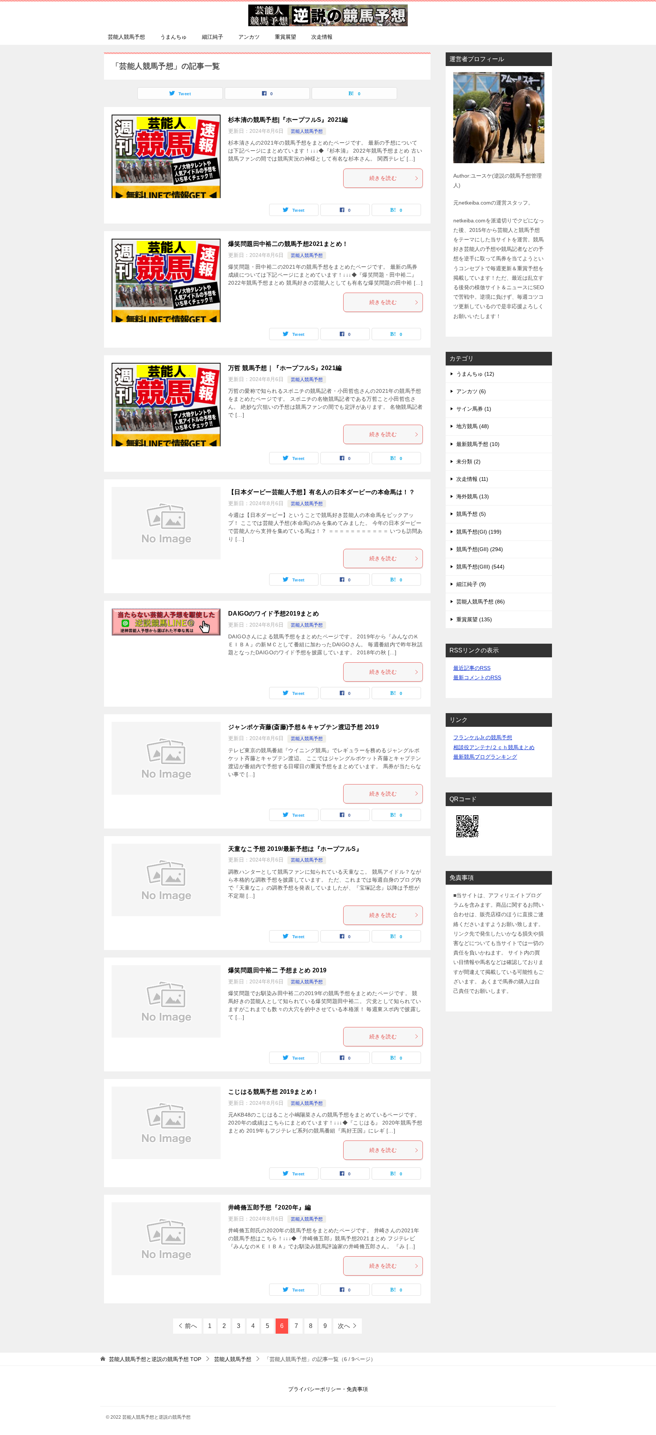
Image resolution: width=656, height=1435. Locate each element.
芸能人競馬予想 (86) (480, 602)
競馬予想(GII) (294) (479, 549)
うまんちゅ (173, 37)
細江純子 (212, 37)
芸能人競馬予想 (126, 37)
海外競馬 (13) (472, 496)
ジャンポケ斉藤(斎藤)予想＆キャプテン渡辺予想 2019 (303, 727)
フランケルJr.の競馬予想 (482, 737)
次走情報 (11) (472, 479)
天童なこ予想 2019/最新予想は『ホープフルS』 (295, 849)
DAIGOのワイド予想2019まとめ (273, 613)
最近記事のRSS (471, 668)
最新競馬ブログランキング (485, 757)
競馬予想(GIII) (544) (480, 567)
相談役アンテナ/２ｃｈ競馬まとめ (494, 747)
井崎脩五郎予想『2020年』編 (269, 1207)
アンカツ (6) (471, 391)
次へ (344, 1326)
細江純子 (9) (471, 584)
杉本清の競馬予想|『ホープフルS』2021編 (288, 120)
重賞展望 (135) (474, 619)
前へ (191, 1326)
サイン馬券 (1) (473, 409)
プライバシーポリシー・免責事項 (328, 1389)
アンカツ (249, 37)
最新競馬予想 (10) (478, 444)
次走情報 (322, 37)
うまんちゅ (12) (475, 374)
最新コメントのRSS (477, 677)
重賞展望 (285, 37)
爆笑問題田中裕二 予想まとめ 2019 (277, 970)
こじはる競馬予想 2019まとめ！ (273, 1091)
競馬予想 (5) (471, 514)
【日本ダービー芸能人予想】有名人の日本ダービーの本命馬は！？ (321, 492)
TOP (155, 1359)
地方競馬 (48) (472, 426)
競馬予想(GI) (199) (478, 532)
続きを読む (383, 178)
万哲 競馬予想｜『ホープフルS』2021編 (285, 368)
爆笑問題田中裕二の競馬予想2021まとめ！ (288, 244)
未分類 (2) (468, 461)
